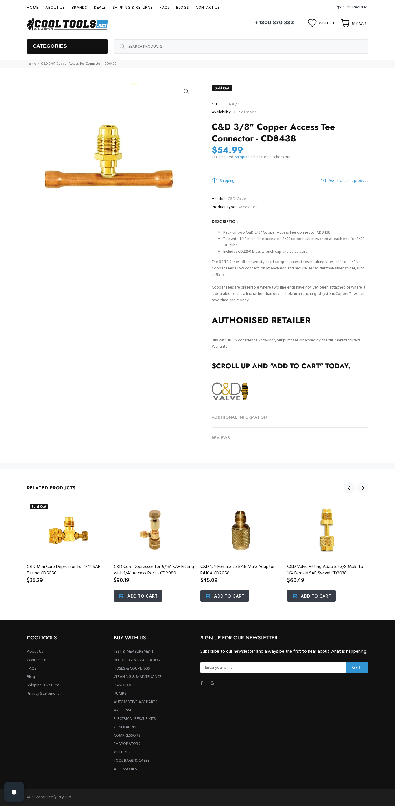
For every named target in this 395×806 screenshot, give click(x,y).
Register (359, 7)
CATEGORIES (50, 46)
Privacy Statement (43, 693)
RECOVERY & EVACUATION (137, 660)
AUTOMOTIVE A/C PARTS (135, 702)
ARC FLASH (123, 710)
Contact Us (36, 660)
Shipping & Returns (43, 685)
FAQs (31, 668)
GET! (357, 668)
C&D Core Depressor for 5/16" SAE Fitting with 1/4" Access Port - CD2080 (154, 570)
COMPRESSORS (127, 735)
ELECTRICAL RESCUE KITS (135, 719)
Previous (349, 487)
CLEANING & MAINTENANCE (138, 677)
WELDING (122, 752)
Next (362, 487)
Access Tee (248, 207)
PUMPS (120, 693)
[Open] (14, 792)
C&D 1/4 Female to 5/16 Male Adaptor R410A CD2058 (237, 570)
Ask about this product (348, 181)
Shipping (242, 157)
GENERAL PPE (125, 727)
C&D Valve (237, 199)
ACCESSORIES (125, 769)
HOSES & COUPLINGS (132, 668)
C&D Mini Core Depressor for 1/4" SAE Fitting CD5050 (63, 570)
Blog (31, 677)
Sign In (339, 7)
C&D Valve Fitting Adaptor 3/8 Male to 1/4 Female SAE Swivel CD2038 (325, 570)
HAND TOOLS (125, 685)
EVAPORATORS (127, 744)
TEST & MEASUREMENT (134, 651)
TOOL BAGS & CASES (131, 760)
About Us (35, 651)
